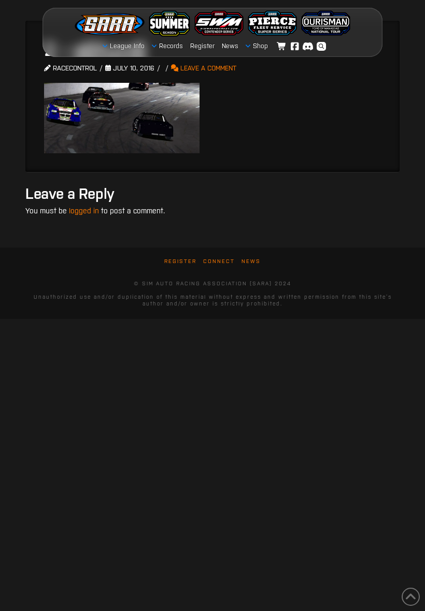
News (251, 261)
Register (180, 261)
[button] (321, 46)
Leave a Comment (207, 68)
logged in (84, 211)
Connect (219, 261)
